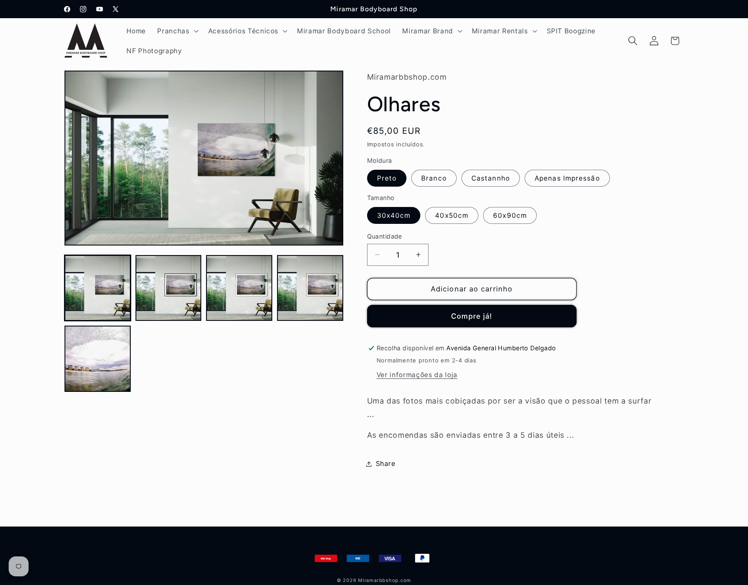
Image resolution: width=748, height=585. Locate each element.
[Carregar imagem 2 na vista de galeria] (168, 288)
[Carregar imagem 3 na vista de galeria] (239, 288)
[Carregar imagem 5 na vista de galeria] (97, 359)
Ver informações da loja (417, 375)
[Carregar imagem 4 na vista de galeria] (310, 288)
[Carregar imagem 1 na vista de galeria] (97, 288)
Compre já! (472, 315)
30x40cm (394, 215)
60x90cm (510, 215)
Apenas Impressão (567, 178)
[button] (177, 31)
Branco (434, 178)
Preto (387, 178)
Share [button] (386, 463)
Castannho (490, 178)
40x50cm (451, 215)
